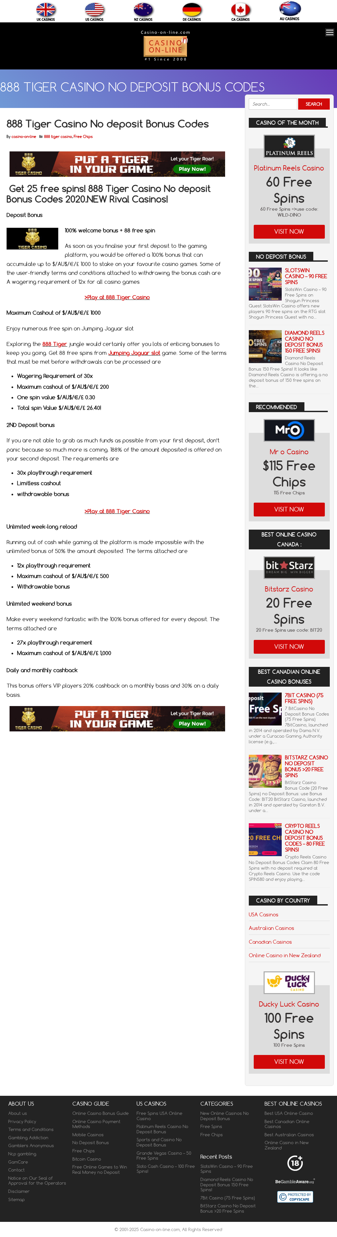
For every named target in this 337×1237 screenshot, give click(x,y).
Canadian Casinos (270, 941)
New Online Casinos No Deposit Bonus (224, 1116)
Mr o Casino (289, 452)
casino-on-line (24, 136)
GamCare (18, 1162)
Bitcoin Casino (86, 1159)
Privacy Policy (22, 1121)
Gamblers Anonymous (31, 1145)
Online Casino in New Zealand (285, 955)
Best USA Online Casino (289, 1113)
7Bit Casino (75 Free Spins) (304, 698)
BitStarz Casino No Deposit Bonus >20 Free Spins (306, 766)
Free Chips (83, 136)
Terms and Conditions (31, 1129)
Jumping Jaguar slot (134, 353)
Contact (16, 1169)
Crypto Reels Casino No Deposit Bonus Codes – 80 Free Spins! (305, 838)
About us (17, 1113)
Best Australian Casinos (289, 1134)
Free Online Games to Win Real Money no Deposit (99, 1169)
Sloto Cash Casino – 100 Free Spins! (166, 1169)
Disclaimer (19, 1191)
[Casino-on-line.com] (165, 60)
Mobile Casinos (88, 1134)
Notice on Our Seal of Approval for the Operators (37, 1180)
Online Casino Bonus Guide (100, 1113)
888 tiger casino (58, 136)
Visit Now (289, 231)
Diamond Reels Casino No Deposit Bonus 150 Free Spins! (304, 342)
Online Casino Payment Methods (96, 1124)
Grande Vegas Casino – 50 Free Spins (164, 1155)
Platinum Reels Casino (289, 168)
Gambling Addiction (28, 1137)
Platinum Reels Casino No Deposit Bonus (162, 1129)
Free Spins (211, 1126)
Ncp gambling (22, 1153)
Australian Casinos (271, 928)
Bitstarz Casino (289, 589)
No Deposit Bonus (90, 1142)
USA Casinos (263, 914)
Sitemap (16, 1199)
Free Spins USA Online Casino (159, 1116)
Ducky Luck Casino (289, 1004)
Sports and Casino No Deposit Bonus (159, 1142)
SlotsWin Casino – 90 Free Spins (306, 276)
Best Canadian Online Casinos (287, 1124)
